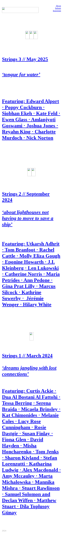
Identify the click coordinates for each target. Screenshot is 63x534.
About (58, 6)
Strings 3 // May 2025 (25, 59)
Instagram (57, 11)
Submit (58, 8)
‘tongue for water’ (21, 74)
